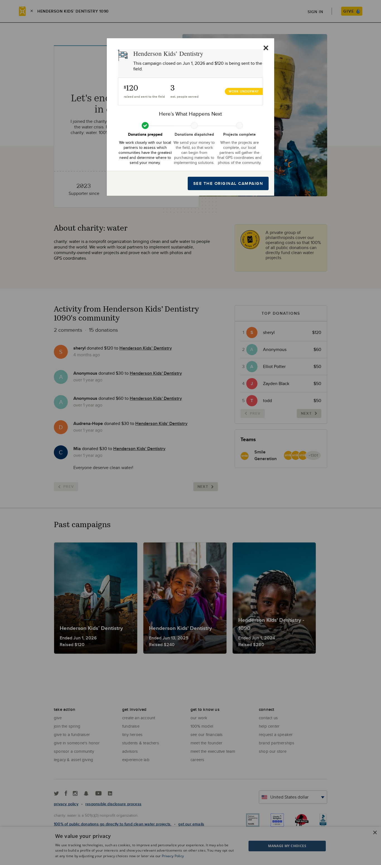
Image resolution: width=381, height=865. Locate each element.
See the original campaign (228, 183)
